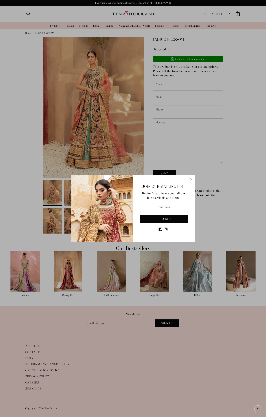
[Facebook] (160, 229)
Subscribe (164, 219)
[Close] (190, 179)
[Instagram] (165, 229)
